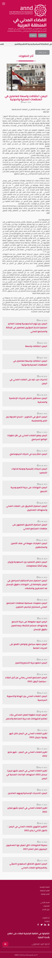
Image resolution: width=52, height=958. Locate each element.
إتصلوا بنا (47, 921)
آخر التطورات (46, 917)
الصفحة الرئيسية (45, 887)
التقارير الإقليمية (45, 890)
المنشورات (46, 905)
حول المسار (46, 909)
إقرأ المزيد (42, 35)
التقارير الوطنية (45, 894)
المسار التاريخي (45, 902)
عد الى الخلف (42, 52)
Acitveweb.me (31, 955)
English (33, 35)
